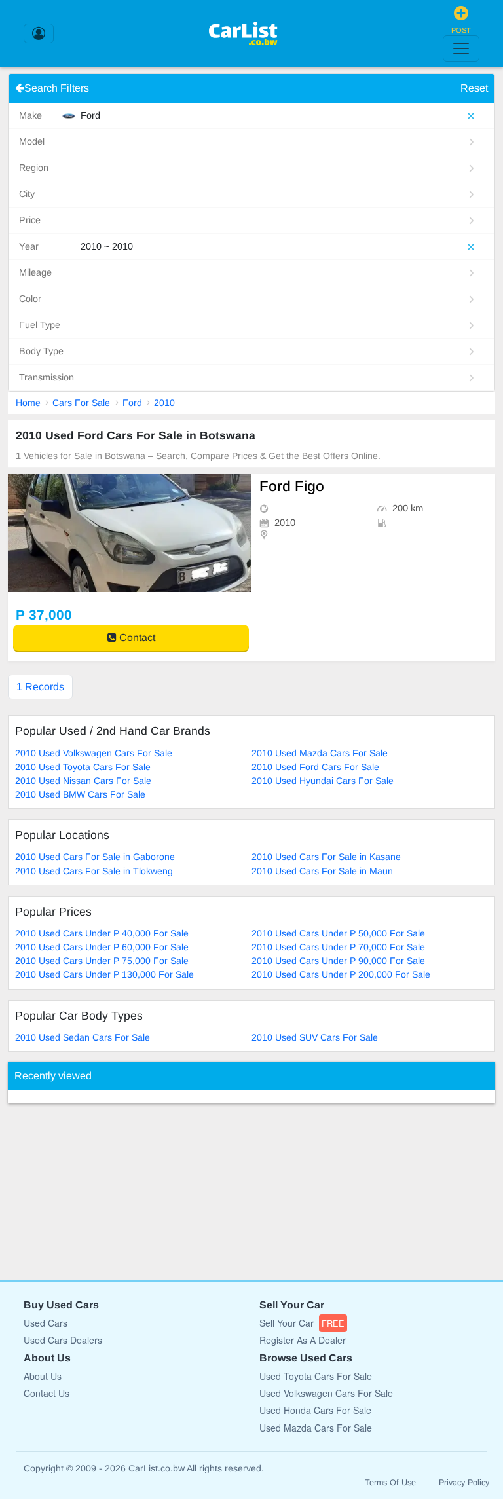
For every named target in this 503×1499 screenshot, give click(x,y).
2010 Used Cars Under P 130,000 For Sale (104, 974)
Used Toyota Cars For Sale (315, 1375)
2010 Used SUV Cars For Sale (315, 1037)
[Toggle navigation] (461, 48)
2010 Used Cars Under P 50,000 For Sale (338, 933)
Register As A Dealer (302, 1339)
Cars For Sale (81, 403)
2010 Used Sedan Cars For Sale (82, 1037)
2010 (164, 403)
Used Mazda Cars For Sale (315, 1427)
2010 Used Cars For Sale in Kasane (326, 856)
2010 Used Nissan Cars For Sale (83, 780)
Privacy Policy (464, 1482)
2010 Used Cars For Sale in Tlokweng (94, 871)
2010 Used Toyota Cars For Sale (83, 767)
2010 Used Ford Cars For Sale (315, 767)
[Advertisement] (106, 1185)
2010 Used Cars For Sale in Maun (322, 871)
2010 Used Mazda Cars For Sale (320, 753)
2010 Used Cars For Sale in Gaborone (95, 856)
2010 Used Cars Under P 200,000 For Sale (341, 974)
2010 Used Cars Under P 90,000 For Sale (338, 960)
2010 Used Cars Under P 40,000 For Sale (102, 933)
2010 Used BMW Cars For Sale (80, 794)
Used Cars (45, 1322)
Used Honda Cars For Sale (315, 1409)
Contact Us (46, 1392)
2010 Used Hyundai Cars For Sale (323, 780)
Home (28, 403)
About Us (43, 1375)
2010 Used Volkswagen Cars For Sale (93, 753)
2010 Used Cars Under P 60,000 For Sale (102, 947)
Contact (136, 637)
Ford (132, 403)
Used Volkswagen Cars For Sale (326, 1392)
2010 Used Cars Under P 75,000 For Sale (102, 960)
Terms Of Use (390, 1482)
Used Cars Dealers (63, 1339)
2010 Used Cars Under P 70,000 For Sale (338, 947)
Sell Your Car (302, 1322)
